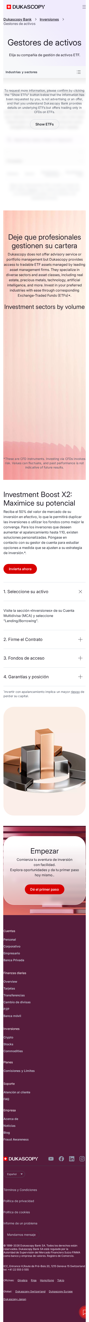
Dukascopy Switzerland (30, 1291)
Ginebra (22, 1280)
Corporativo (11, 946)
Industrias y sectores (21, 72)
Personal (9, 939)
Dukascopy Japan (14, 1299)
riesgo (75, 691)
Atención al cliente (16, 1092)
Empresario (11, 953)
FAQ (6, 1099)
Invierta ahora (20, 569)
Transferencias (14, 995)
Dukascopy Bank (17, 19)
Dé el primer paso (44, 889)
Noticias (9, 1125)
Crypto (8, 1037)
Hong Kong (47, 1280)
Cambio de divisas (17, 1002)
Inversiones (49, 19)
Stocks (8, 1044)
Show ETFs (44, 124)
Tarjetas (9, 988)
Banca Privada (13, 960)
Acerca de (10, 1119)
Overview (10, 981)
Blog (6, 1132)
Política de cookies (16, 1212)
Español (12, 1174)
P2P (6, 1009)
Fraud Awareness (16, 1139)
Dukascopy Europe (61, 1291)
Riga (34, 1280)
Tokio (60, 1280)
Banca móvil (12, 1016)
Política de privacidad (18, 1201)
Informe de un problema (20, 1223)
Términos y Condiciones (20, 1190)
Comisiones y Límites (19, 1071)
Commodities (13, 1051)
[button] (44, 591)
